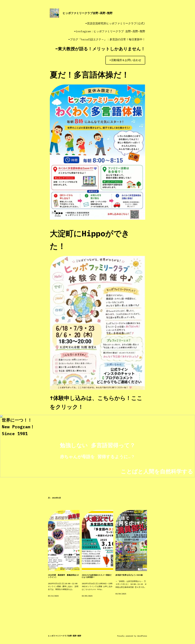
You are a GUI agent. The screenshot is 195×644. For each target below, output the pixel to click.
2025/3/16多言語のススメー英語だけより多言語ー (97, 576)
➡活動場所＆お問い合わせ (125, 60)
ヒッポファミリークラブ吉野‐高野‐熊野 (88, 13)
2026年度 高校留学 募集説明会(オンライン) (63, 576)
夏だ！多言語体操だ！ (89, 74)
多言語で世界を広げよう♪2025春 (129, 575)
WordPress (142, 636)
